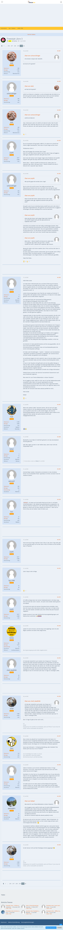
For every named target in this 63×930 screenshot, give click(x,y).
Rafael (37, 461)
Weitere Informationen (51, 927)
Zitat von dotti (29, 86)
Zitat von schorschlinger (32, 56)
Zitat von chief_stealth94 (32, 701)
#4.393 (59, 597)
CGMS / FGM (8, 908)
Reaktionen (6, 68)
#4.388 (59, 436)
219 (18, 46)
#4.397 (59, 736)
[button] (2, 2)
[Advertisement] (31, 15)
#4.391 (59, 539)
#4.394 (59, 625)
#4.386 (59, 277)
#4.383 (59, 110)
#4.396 (59, 696)
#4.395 (59, 658)
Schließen (59, 927)
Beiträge (6, 70)
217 (12, 46)
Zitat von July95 (29, 178)
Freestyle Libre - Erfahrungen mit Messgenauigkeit (19, 905)
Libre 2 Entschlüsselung (32, 905)
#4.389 (59, 469)
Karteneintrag (7, 490)
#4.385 (59, 173)
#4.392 (59, 568)
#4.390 (59, 499)
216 (9, 46)
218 (15, 46)
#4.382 (59, 81)
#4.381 (59, 51)
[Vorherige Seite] (2, 46)
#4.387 (59, 404)
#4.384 (59, 140)
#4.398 (59, 764)
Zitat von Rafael (30, 801)
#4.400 (59, 845)
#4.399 (59, 796)
